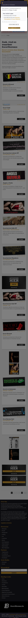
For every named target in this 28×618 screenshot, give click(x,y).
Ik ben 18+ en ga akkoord (14, 28)
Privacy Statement (16, 19)
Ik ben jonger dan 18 (14, 24)
